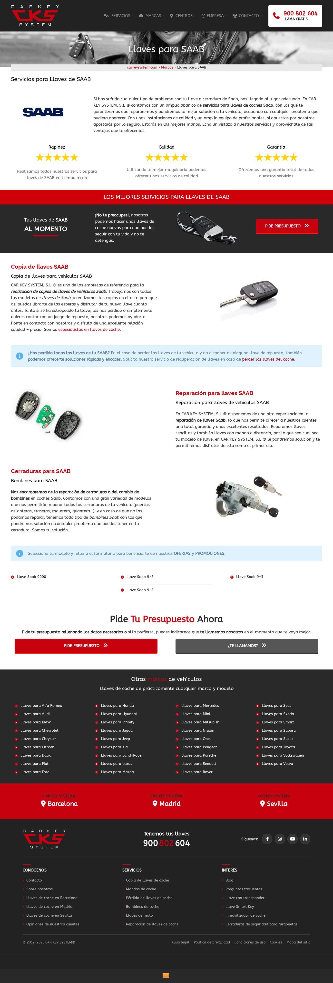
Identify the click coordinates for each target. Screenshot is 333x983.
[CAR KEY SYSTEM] (44, 839)
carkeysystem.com (142, 67)
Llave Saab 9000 (31, 577)
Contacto (34, 880)
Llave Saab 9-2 (140, 577)
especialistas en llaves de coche (89, 329)
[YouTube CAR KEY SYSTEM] (292, 839)
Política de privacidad (212, 942)
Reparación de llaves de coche (152, 924)
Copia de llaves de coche (147, 880)
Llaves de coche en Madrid (49, 906)
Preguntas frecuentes (243, 889)
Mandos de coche (141, 889)
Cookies (276, 942)
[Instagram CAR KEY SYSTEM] (280, 839)
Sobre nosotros (39, 889)
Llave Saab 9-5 (249, 577)
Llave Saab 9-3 (140, 590)
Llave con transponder (244, 898)
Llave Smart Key (239, 906)
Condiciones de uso (250, 942)
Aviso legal (180, 942)
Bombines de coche (142, 906)
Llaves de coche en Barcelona (52, 898)
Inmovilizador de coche (245, 915)
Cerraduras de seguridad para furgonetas (261, 924)
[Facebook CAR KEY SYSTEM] (267, 839)
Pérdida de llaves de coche (149, 898)
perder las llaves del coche (268, 359)
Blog (229, 880)
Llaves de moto (139, 915)
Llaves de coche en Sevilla (49, 915)
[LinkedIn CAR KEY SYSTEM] (305, 839)
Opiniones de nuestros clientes (52, 924)
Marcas (167, 67)
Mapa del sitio (298, 942)
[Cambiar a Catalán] (166, 976)
